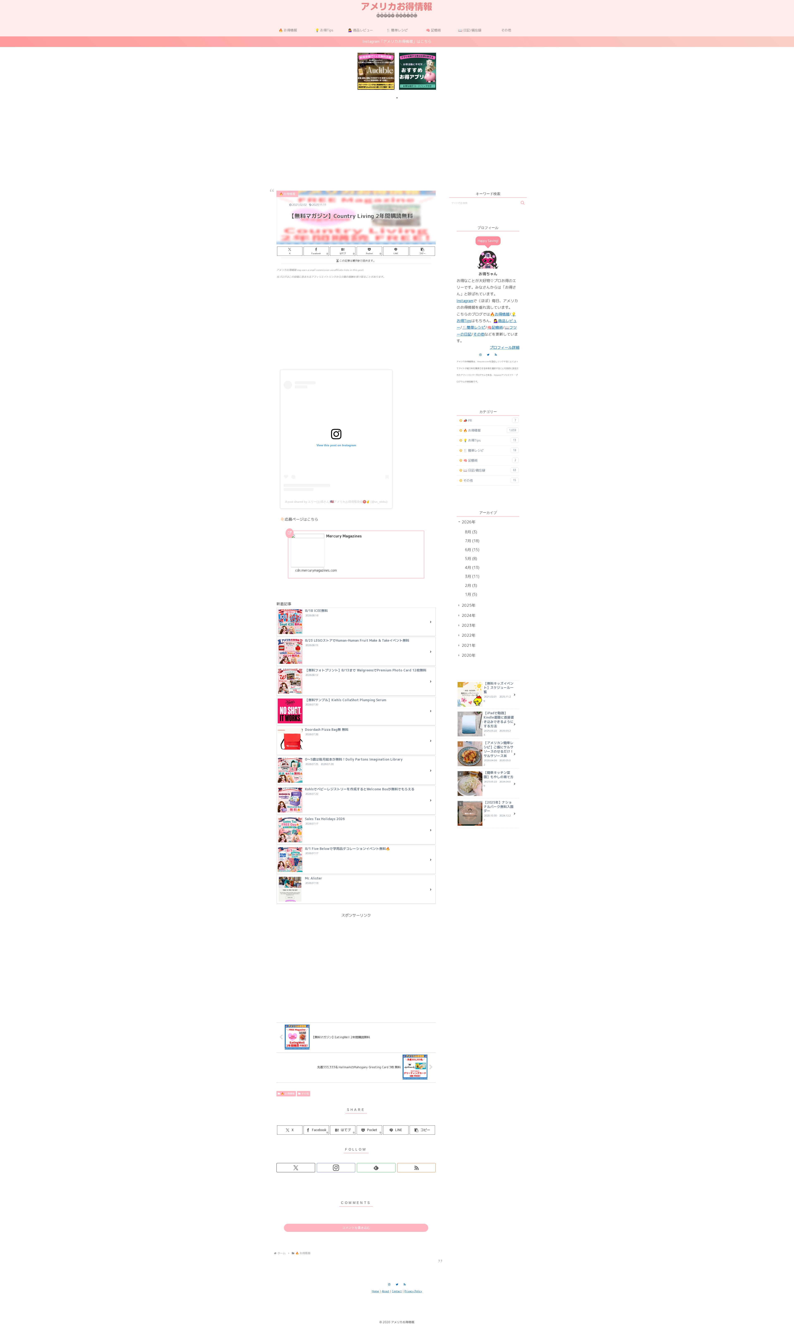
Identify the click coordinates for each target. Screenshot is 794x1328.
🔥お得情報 (499, 314)
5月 (470, 558)
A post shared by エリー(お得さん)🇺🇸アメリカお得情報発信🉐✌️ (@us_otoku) (336, 501)
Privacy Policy (413, 1291)
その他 (305, 1093)
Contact (397, 1291)
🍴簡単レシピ (473, 327)
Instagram (465, 300)
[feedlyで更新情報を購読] (376, 1167)
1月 (470, 594)
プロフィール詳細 (504, 347)
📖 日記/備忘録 (489, 470)
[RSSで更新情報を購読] (416, 1167)
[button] (422, 251)
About (385, 1291)
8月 (470, 532)
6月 (471, 549)
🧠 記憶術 (489, 460)
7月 (471, 540)
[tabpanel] (376, 71)
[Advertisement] (397, 135)
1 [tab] (397, 98)
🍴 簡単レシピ (489, 450)
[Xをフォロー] (295, 1167)
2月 (470, 585)
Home (375, 1291)
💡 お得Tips (489, 440)
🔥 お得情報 (288, 1093)
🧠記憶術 (495, 327)
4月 (471, 567)
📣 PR (489, 420)
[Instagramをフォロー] (336, 1167)
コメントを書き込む (356, 1227)
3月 (471, 576)
